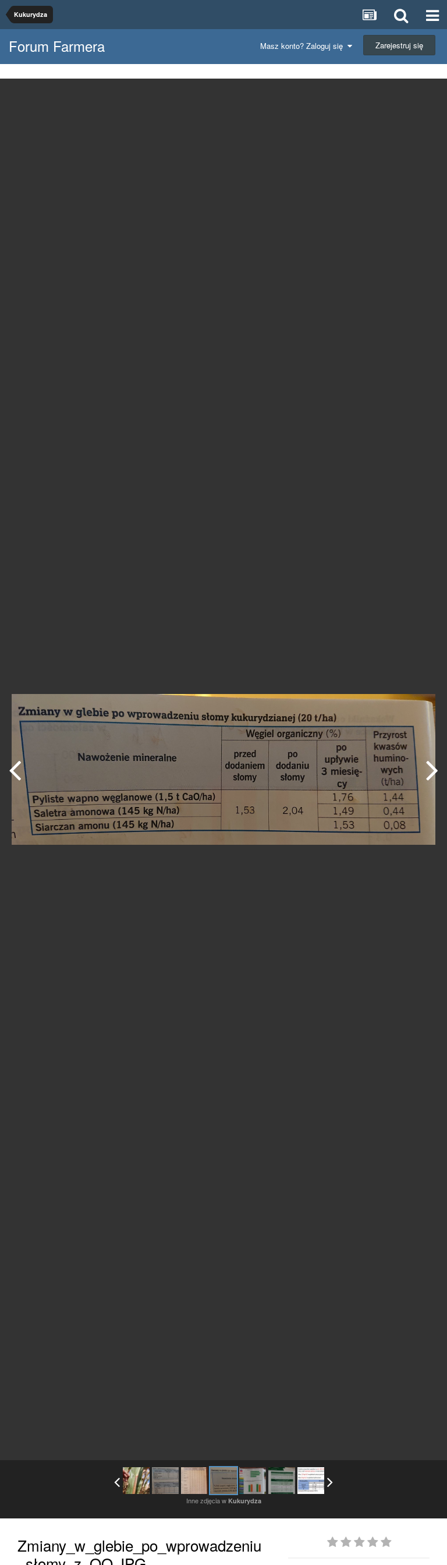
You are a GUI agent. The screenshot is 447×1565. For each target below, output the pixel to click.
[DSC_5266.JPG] (432, 769)
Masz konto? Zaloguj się (303, 45)
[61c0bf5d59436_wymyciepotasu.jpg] (310, 1480)
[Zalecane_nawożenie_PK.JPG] (15, 769)
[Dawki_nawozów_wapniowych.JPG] (165, 1480)
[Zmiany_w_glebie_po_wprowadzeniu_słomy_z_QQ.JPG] (223, 1480)
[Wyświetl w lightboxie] (426, 96)
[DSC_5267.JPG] (281, 1480)
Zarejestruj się (399, 45)
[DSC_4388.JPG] (136, 1480)
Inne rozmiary (378, 96)
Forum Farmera (57, 46)
